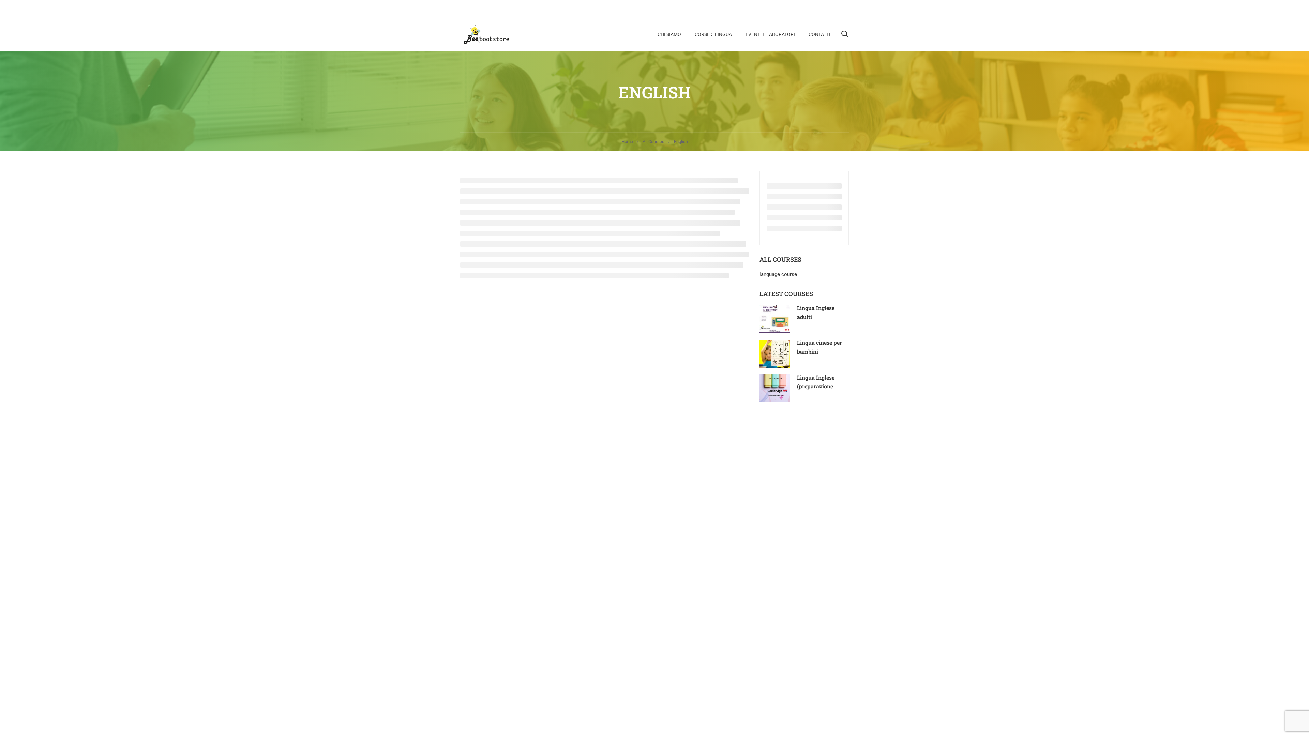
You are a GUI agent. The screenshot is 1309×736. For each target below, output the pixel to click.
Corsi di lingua (713, 34)
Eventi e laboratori (770, 34)
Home (627, 141)
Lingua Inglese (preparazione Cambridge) (815, 386)
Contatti (819, 34)
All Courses (653, 141)
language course (778, 274)
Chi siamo (669, 34)
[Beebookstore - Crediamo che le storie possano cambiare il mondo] (486, 34)
